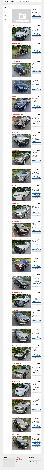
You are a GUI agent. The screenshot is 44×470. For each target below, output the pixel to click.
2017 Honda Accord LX (15, 274)
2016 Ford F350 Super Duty (16, 8)
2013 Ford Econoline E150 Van (16, 239)
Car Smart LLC (6, 469)
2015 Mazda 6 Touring (15, 96)
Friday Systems (11, 469)
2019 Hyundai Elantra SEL (16, 168)
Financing (27, 1)
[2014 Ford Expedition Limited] (21, 378)
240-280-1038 (38, 2)
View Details (36, 18)
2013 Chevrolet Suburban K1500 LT (17, 399)
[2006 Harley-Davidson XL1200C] (21, 58)
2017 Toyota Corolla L (15, 434)
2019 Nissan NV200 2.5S (16, 25)
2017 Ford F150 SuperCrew (16, 61)
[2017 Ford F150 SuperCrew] (21, 76)
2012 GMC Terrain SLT (15, 257)
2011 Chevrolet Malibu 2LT (16, 79)
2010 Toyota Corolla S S (15, 203)
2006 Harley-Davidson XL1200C (17, 43)
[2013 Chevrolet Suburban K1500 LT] (21, 414)
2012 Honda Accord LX (15, 328)
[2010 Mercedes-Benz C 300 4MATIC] (21, 129)
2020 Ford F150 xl (15, 132)
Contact (31, 1)
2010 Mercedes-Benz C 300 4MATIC (17, 114)
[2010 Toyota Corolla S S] (21, 218)
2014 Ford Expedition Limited (16, 363)
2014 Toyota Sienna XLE (15, 185)
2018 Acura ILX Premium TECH (17, 345)
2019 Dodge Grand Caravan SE (16, 221)
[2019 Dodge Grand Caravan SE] (21, 236)
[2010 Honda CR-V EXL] (21, 165)
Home (20, 1)
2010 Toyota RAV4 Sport (16, 417)
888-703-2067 (20, 459)
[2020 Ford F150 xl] (21, 147)
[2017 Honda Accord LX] (21, 325)
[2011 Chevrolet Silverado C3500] (21, 307)
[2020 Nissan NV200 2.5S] (21, 396)
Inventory (23, 1)
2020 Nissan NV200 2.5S (16, 381)
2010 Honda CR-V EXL (15, 150)
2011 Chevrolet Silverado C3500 (17, 292)
